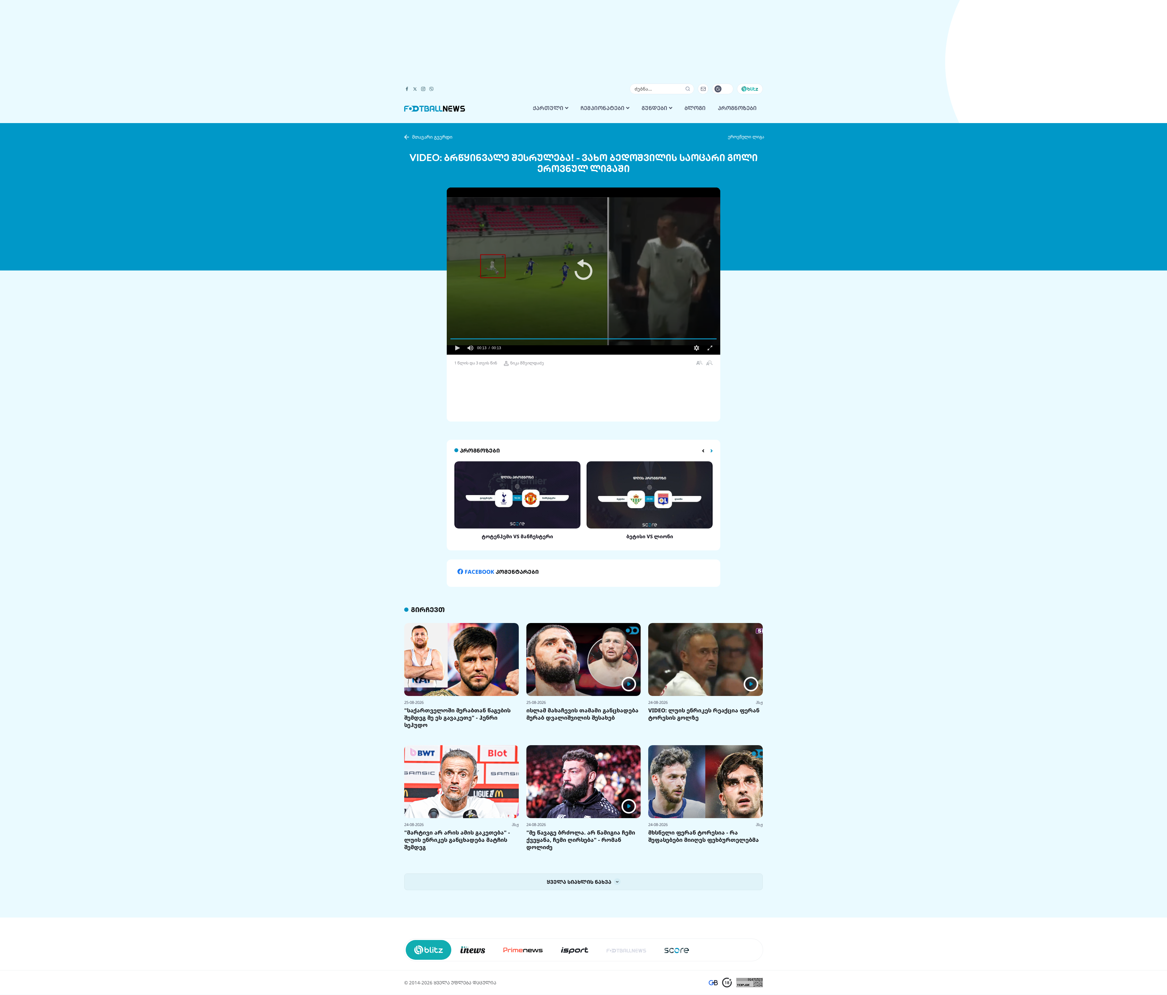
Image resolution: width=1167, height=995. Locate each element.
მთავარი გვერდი (432, 137)
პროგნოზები (737, 108)
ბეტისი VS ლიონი (649, 536)
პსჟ (759, 702)
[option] (517, 500)
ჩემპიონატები (603, 108)
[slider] (583, 338)
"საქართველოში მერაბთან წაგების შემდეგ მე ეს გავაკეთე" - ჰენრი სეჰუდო (457, 717)
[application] (583, 271)
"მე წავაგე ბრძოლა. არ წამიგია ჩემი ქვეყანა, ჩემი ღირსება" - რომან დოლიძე (580, 840)
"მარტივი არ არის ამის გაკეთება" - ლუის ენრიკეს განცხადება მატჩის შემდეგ (457, 840)
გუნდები (655, 108)
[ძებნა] (688, 89)
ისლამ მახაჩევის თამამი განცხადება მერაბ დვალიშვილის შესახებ (582, 714)
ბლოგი (695, 108)
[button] (583, 270)
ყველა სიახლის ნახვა (580, 881)
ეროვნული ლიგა (746, 136)
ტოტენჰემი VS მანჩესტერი (517, 536)
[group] (470, 348)
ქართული (549, 108)
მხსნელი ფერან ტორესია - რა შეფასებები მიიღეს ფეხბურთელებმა (703, 836)
